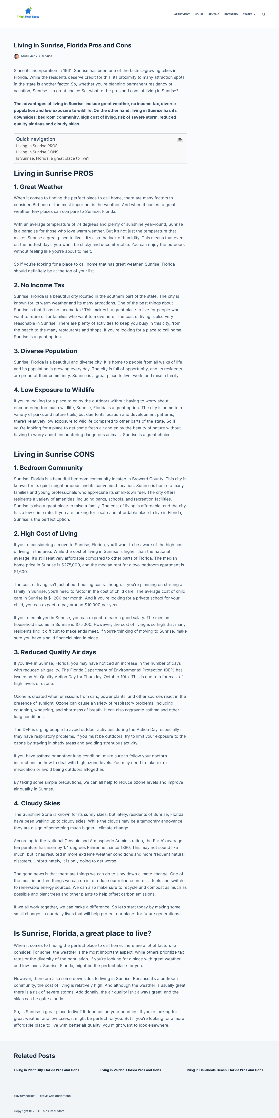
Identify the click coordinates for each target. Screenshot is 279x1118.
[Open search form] (263, 14)
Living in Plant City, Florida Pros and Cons (46, 1070)
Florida (47, 56)
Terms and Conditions (55, 1096)
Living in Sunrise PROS (37, 146)
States (247, 14)
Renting (214, 14)
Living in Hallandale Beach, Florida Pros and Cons (224, 1070)
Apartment (182, 14)
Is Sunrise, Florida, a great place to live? (52, 158)
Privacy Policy (24, 1096)
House (199, 14)
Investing (231, 14)
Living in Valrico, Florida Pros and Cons (130, 1070)
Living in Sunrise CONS (37, 152)
